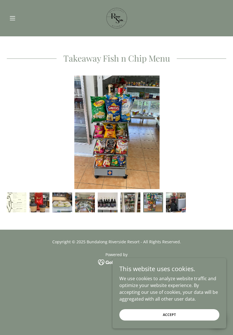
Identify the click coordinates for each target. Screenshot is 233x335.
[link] (116, 18)
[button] (23, 18)
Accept (169, 314)
